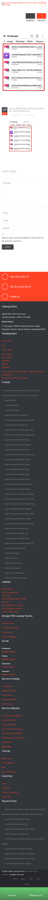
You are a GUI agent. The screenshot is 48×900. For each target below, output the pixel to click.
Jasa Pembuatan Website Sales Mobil (19, 514)
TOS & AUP (6, 797)
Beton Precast (34, 371)
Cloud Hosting (7, 695)
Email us (15, 296)
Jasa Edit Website (9, 724)
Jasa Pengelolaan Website (15, 548)
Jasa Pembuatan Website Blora (17, 834)
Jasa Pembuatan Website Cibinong (18, 849)
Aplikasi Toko (7, 742)
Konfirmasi (6, 788)
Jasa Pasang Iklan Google (12, 605)
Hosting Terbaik (8, 623)
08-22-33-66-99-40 (20, 286)
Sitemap (26, 884)
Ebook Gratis (7, 758)
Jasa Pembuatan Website (12, 716)
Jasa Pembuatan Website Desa (17, 450)
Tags (38, 879)
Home (15, 879)
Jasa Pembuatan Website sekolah (18, 519)
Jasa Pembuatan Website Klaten (17, 479)
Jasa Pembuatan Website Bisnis (17, 440)
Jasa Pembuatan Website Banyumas (19, 430)
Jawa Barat (6, 361)
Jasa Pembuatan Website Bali (16, 425)
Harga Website (10, 400)
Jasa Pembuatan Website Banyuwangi (19, 435)
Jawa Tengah (7, 357)
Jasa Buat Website (12, 405)
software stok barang (13, 568)
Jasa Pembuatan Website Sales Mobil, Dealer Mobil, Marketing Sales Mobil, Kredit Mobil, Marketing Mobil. (23, 811)
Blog (3, 767)
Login (4, 783)
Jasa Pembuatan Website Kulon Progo (20, 859)
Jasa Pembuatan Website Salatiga (18, 509)
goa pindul (6, 378)
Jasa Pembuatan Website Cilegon (18, 864)
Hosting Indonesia (9, 691)
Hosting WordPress (9, 699)
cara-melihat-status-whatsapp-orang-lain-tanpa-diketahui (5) (26, 109)
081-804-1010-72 (19, 276)
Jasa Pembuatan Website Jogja (17, 464)
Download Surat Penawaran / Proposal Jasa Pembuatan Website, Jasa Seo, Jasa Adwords (20, 392)
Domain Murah (7, 589)
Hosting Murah (7, 686)
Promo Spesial (7, 350)
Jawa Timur (6, 354)
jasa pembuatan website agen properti (19, 420)
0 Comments (30, 115)
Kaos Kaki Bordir (20, 371)
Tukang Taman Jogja (19, 378)
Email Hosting (7, 704)
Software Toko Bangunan (14, 573)
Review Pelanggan (9, 637)
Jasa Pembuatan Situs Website (14, 599)
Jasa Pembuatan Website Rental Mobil (20, 504)
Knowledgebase (8, 763)
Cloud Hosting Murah (10, 592)
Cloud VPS (6, 596)
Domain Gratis (7, 632)
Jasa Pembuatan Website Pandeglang (19, 854)
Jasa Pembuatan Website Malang (18, 489)
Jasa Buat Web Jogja (10, 612)
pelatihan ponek (11, 558)
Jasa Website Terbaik (10, 628)
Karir (4, 345)
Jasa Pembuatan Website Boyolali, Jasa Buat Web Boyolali (23, 841)
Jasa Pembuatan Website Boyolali (18, 445)
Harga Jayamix (8, 371)
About (23, 879)
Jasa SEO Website (12, 553)
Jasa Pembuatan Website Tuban (17, 819)
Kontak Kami (7, 341)
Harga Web (6, 747)
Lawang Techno (16, 115)
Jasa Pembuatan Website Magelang (19, 484)
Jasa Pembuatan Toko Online (16, 415)
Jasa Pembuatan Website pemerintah (19, 494)
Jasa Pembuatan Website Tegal (17, 538)
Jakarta (5, 364)
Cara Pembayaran (9, 772)
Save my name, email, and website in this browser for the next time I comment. (22, 239)
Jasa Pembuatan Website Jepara (17, 459)
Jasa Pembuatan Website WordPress (19, 543)
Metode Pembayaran (10, 792)
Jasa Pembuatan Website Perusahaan (19, 499)
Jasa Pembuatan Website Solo (16, 528)
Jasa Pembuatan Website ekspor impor (20, 455)
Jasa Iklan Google (12, 410)
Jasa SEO (6, 602)
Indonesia (5, 367)
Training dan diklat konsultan (16, 578)
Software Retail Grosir (13, 563)
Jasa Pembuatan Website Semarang (19, 524)
